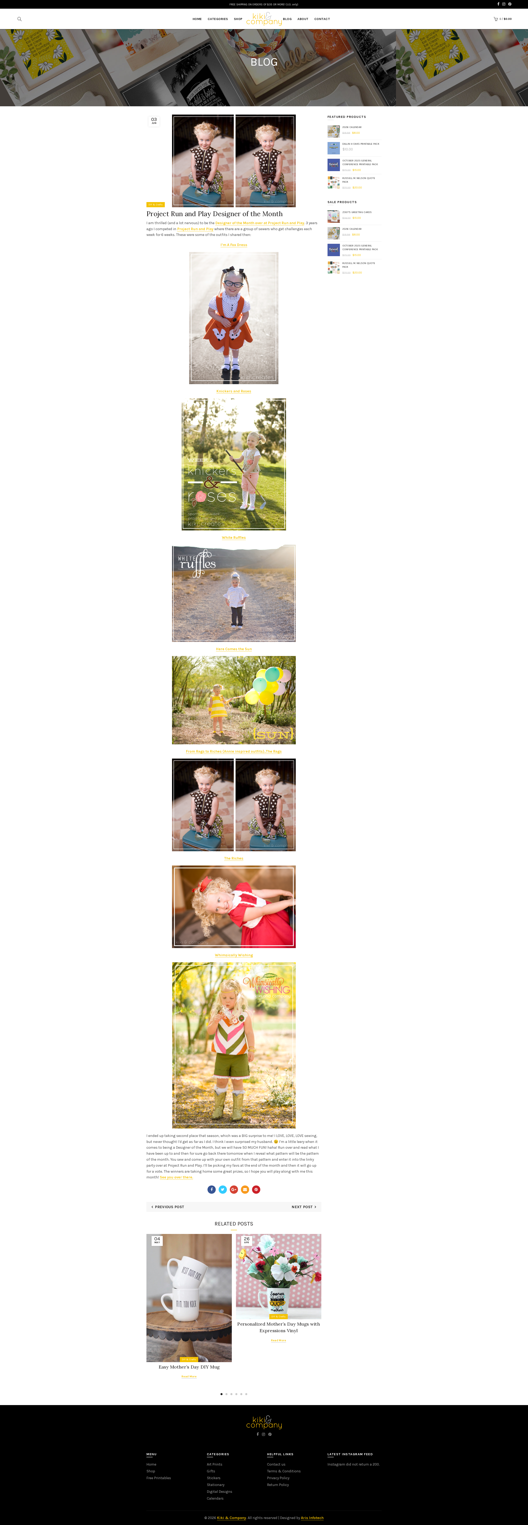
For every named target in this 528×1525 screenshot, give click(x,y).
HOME (197, 19)
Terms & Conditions (284, 1471)
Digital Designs (219, 1491)
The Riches (233, 858)
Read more (189, 1376)
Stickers (213, 1478)
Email (245, 1189)
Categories (218, 19)
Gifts (211, 1471)
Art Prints (214, 1464)
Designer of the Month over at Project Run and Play (259, 223)
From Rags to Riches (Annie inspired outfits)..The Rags (234, 751)
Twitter (223, 1189)
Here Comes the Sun (234, 649)
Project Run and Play (195, 229)
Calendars (215, 1498)
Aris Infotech (312, 1518)
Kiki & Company (231, 1518)
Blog (287, 19)
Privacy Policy (278, 1478)
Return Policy (278, 1484)
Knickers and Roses (233, 391)
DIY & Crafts (155, 204)
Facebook (211, 1189)
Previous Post (169, 1207)
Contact (322, 19)
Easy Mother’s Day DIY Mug (189, 1367)
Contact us (276, 1464)
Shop (238, 19)
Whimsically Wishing (234, 955)
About (303, 19)
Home (151, 1464)
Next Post (302, 1207)
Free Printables (158, 1478)
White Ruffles (234, 537)
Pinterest (256, 1189)
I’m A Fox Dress (233, 245)
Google (234, 1189)
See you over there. (176, 1177)
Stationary (215, 1484)
